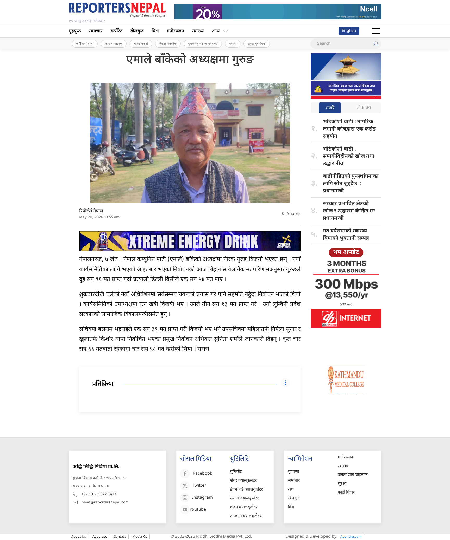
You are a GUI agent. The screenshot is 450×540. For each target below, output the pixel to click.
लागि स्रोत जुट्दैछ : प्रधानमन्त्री (351, 183)
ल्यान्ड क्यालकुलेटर (244, 498)
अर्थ (291, 489)
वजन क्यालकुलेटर (244, 507)
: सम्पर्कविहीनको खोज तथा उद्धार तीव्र (348, 156)
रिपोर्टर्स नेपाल (91, 211)
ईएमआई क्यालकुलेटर (246, 489)
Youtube (198, 509)
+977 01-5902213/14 (99, 494)
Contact (120, 536)
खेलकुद (137, 31)
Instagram (202, 497)
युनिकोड (236, 472)
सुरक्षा (342, 484)
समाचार (96, 31)
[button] (376, 31)
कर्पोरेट (116, 31)
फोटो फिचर (346, 493)
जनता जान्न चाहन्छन (353, 475)
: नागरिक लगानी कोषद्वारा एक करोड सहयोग (349, 129)
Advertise (99, 536)
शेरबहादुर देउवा (257, 43)
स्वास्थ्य (198, 31)
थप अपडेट (346, 252)
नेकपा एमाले (141, 43)
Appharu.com (350, 536)
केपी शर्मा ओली (84, 43)
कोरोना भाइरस (113, 43)
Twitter (199, 486)
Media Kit (139, 536)
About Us (78, 536)
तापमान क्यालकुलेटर (245, 516)
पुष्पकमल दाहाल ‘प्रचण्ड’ (203, 43)
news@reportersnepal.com (105, 502)
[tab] (330, 108)
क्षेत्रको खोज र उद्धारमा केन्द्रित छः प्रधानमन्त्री (349, 211)
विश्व (155, 31)
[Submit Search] (376, 43)
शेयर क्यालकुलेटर (243, 481)
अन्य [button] (216, 31)
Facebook (202, 474)
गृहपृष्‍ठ (75, 31)
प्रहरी (232, 43)
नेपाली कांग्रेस (168, 43)
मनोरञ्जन (175, 31)
